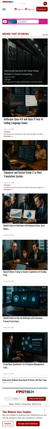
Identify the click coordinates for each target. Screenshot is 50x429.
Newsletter (42, 9)
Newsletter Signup (36, 399)
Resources (36, 404)
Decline (7, 423)
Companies (26, 404)
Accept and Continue (28, 423)
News (11, 404)
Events (17, 404)
